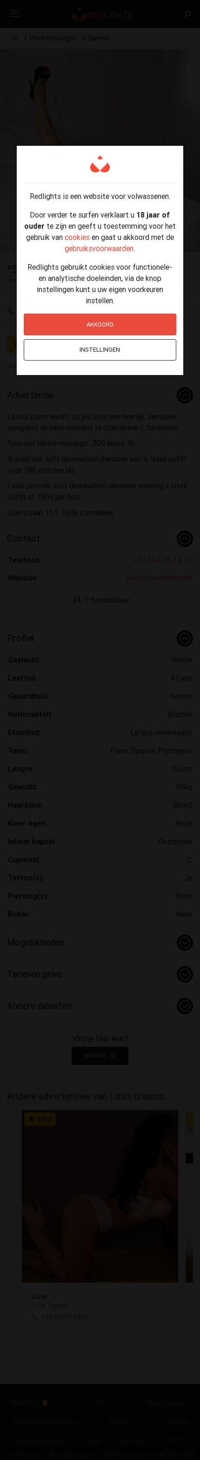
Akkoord (100, 324)
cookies (77, 237)
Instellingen (100, 350)
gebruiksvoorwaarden (99, 248)
